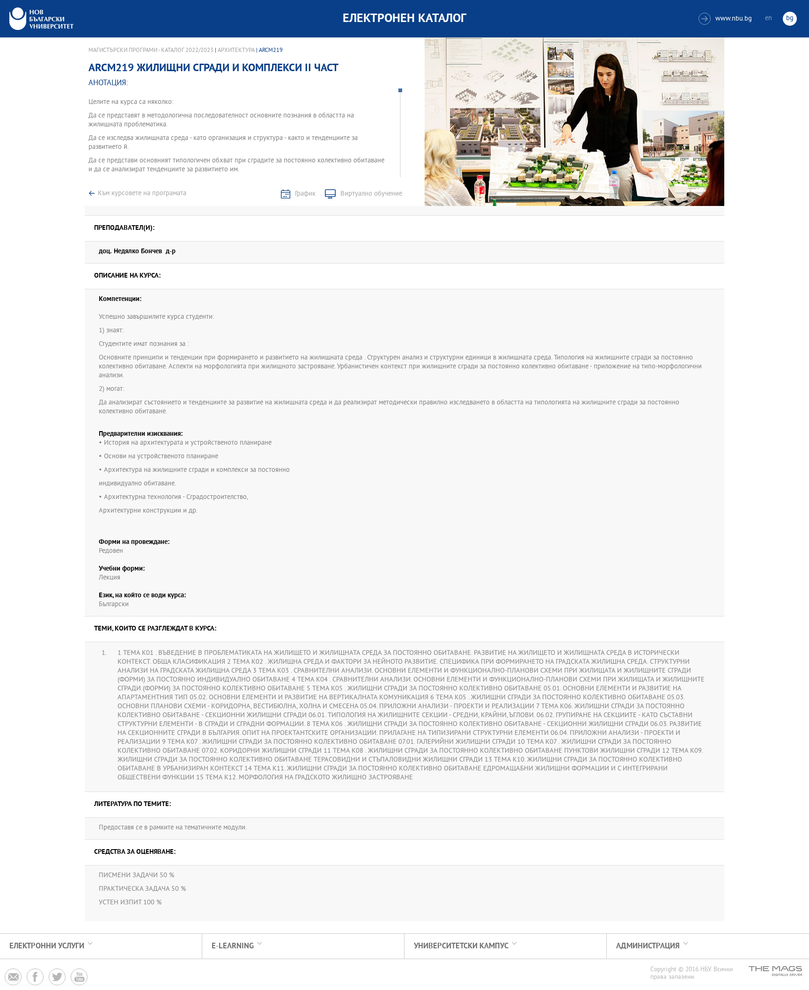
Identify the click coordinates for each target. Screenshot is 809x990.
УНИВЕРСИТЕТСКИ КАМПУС (461, 946)
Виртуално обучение (371, 194)
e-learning (233, 946)
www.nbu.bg (726, 19)
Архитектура (236, 50)
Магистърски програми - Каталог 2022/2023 (150, 50)
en (768, 18)
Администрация (648, 946)
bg (790, 18)
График (305, 194)
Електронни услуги (46, 946)
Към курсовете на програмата (142, 193)
